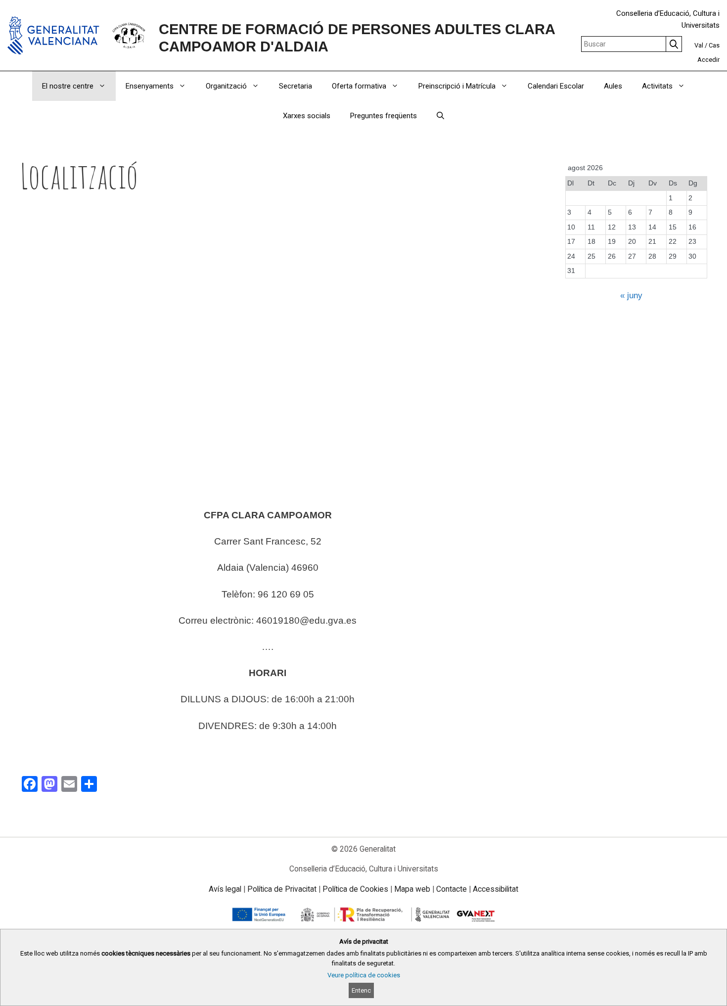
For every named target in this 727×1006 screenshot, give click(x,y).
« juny (631, 295)
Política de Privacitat (282, 889)
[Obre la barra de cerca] (440, 116)
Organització (226, 86)
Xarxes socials (306, 115)
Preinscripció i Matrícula (457, 86)
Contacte (451, 889)
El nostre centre (67, 86)
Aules (613, 86)
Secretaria (295, 86)
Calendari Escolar (556, 86)
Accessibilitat (495, 889)
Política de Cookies (355, 889)
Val (698, 45)
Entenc (361, 990)
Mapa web (412, 889)
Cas (714, 45)
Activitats (657, 86)
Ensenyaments (150, 86)
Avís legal (225, 889)
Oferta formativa (359, 86)
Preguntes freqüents (383, 115)
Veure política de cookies (363, 975)
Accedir (708, 59)
